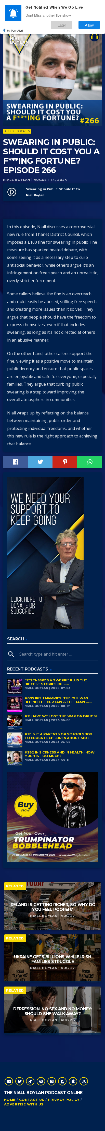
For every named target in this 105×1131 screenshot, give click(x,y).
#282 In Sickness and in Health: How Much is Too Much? (59, 754)
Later (62, 25)
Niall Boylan (16, 180)
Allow (89, 25)
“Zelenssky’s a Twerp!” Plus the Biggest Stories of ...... (55, 682)
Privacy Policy (63, 1100)
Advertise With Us (24, 1104)
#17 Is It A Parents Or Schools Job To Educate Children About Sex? (58, 736)
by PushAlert (15, 30)
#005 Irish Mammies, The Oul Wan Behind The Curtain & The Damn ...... (57, 700)
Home (10, 1100)
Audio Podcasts (17, 131)
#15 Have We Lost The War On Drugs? (61, 716)
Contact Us (31, 1100)
